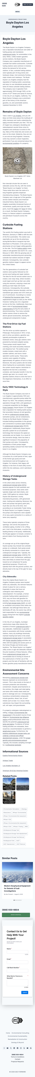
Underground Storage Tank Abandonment (15, 833)
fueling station (22, 248)
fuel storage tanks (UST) (16, 603)
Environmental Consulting (20, 1033)
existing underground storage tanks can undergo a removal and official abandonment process (16, 736)
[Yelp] (24, 1048)
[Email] (7, 1048)
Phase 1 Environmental (19, 812)
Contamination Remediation (11, 809)
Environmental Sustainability (17, 1036)
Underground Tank (8, 840)
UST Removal (21, 844)
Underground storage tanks (12, 638)
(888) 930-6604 (27, 4)
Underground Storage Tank (11, 830)
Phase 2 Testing (18, 826)
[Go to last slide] (4, 880)
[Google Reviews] (30, 1048)
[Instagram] (20, 1048)
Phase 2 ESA (7, 826)
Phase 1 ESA (7, 819)
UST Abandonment (9, 844)
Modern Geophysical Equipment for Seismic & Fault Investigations (17, 888)
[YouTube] (27, 1048)
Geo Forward (9, 894)
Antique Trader (8, 760)
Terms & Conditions (17, 1057)
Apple (16, 209)
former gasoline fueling (14, 640)
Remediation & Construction (17, 1039)
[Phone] (4, 1048)
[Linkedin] (14, 1048)
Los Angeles (17, 116)
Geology (24, 809)
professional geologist (13, 745)
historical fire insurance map (14, 297)
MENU (17, 11)
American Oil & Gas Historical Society (15, 771)
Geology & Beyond (17, 1042)
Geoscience (7, 812)
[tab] (14, 900)
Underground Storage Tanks (17, 19)
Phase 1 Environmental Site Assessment (14, 816)
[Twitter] (10, 1048)
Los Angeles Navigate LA (11, 765)
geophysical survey (9, 731)
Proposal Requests (17, 1061)
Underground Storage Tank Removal (13, 837)
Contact (17, 1059)
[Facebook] (17, 1048)
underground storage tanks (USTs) (14, 485)
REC (26, 826)
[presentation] (17, 872)
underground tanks (9, 54)
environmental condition (11, 143)
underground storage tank (19, 678)
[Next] (30, 880)
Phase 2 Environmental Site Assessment (14, 823)
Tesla (23, 209)
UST (28, 560)
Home (8, 1033)
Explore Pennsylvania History (12, 755)
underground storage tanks (19, 414)
